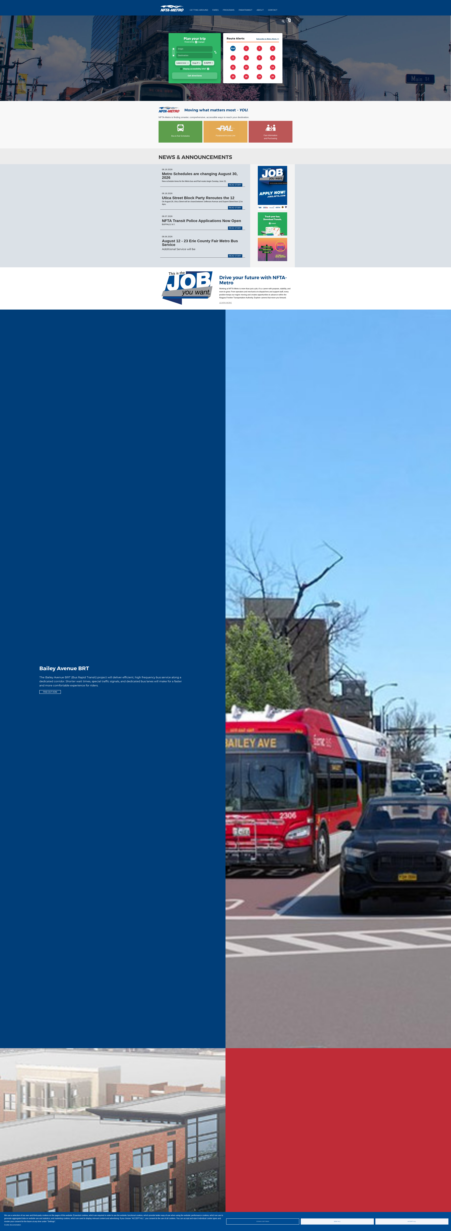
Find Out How (50, 692)
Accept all (412, 1221)
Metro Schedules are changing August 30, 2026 (200, 176)
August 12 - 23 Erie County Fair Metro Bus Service (200, 243)
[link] (180, 132)
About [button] (260, 10)
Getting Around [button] (199, 10)
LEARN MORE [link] (225, 303)
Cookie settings (262, 1221)
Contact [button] (272, 10)
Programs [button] (228, 10)
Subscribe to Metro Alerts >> (267, 39)
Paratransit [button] (245, 10)
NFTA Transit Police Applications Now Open (201, 221)
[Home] (172, 8)
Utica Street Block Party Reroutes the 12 (198, 198)
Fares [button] (215, 10)
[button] (283, 21)
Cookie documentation (12, 1225)
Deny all (337, 1221)
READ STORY (235, 185)
